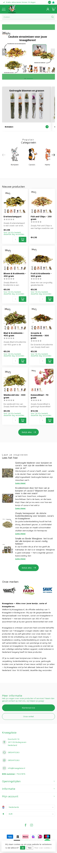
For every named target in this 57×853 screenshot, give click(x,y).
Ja (23, 848)
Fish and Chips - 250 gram (41, 217)
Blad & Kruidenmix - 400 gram (14, 334)
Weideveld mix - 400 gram (14, 396)
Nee (30, 848)
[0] (53, 9)
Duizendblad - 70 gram (39, 396)
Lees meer (20, 483)
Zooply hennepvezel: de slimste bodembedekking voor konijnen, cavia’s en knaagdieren (34, 516)
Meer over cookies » (42, 848)
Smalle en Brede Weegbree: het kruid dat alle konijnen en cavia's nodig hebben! (34, 541)
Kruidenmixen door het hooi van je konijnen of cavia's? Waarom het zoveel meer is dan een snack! (34, 490)
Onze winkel (28, 716)
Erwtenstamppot (12, 216)
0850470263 (13, 752)
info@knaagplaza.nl (16, 768)
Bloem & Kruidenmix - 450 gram (15, 274)
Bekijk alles (27, 432)
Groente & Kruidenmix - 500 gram (40, 335)
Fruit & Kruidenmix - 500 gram (41, 274)
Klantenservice (28, 708)
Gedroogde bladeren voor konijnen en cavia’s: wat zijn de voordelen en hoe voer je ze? (33, 465)
